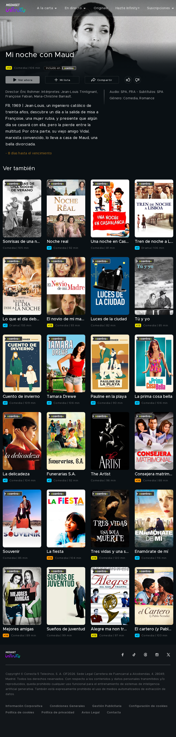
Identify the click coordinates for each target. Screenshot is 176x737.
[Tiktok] (134, 655)
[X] (168, 655)
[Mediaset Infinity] (16, 8)
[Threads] (145, 655)
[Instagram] (157, 655)
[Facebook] (123, 655)
